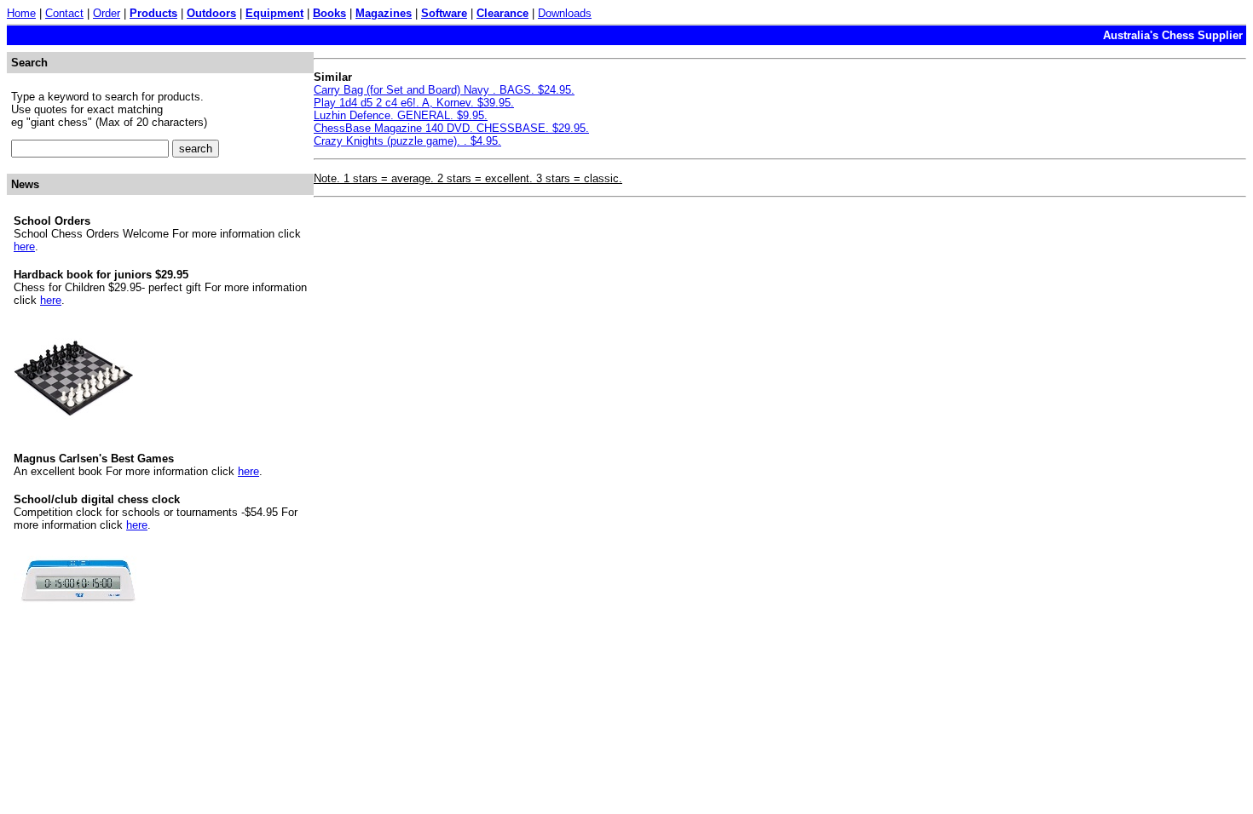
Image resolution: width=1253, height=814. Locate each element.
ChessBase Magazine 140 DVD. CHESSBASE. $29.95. (451, 128)
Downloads (565, 13)
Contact (64, 13)
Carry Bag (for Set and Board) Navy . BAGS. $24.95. (444, 89)
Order (106, 13)
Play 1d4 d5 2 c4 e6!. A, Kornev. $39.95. (414, 102)
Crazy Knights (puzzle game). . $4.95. (407, 141)
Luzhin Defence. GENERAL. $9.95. (401, 115)
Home (21, 13)
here (24, 246)
